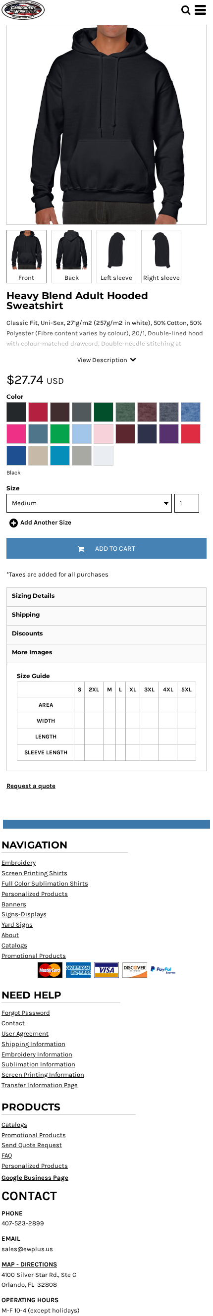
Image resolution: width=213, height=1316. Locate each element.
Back (71, 277)
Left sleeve (116, 277)
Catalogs (14, 945)
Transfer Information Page (39, 1085)
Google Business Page (34, 1177)
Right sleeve (161, 277)
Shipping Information (33, 1044)
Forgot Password (25, 1012)
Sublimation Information (38, 1064)
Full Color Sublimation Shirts (44, 883)
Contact (13, 1023)
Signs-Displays (24, 914)
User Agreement (25, 1033)
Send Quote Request (31, 1145)
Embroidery (18, 862)
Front (26, 277)
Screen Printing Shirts (34, 873)
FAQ (6, 1155)
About (10, 935)
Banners (13, 904)
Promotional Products (33, 955)
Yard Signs (17, 924)
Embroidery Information (36, 1054)
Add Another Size (45, 522)
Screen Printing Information (42, 1074)
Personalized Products (34, 893)
